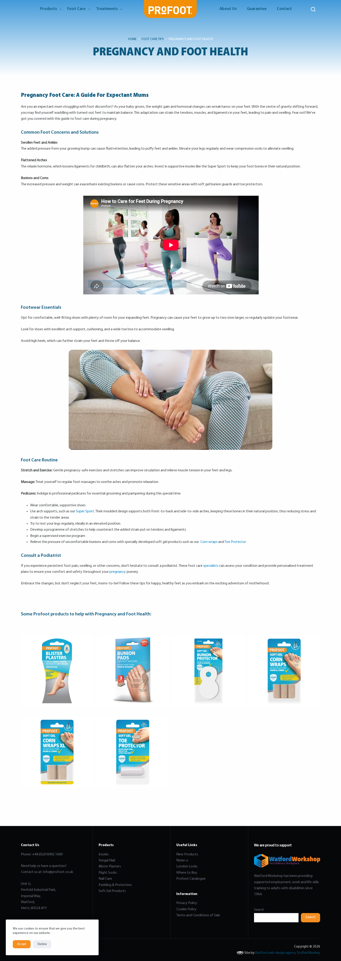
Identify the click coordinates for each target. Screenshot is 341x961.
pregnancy (117, 572)
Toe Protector (235, 542)
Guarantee (257, 9)
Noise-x (182, 860)
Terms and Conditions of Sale (198, 915)
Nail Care (105, 879)
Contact (284, 9)
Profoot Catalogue (191, 879)
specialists (211, 566)
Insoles (104, 854)
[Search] (313, 9)
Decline (42, 944)
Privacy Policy (186, 903)
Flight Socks (108, 873)
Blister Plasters (110, 866)
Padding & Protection (115, 885)
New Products (187, 854)
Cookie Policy (186, 909)
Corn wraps (209, 542)
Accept (21, 944)
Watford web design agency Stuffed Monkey (287, 953)
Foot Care (76, 9)
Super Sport (85, 511)
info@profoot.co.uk (58, 872)
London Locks (186, 866)
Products (48, 9)
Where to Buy (186, 873)
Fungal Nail (107, 860)
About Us (228, 9)
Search (259, 910)
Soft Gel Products (112, 891)
